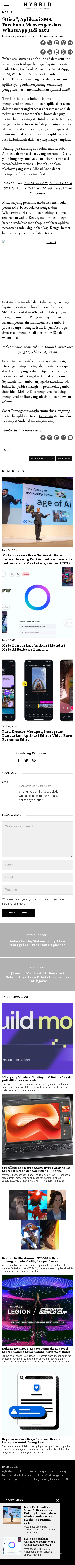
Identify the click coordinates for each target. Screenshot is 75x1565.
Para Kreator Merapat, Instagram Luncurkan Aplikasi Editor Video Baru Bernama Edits (37, 736)
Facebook (37, 458)
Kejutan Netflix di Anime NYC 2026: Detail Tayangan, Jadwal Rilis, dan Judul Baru (31, 1259)
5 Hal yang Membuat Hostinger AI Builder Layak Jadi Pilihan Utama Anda (36, 1079)
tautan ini (46, 416)
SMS (50, 458)
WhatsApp (64, 458)
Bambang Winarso (15, 36)
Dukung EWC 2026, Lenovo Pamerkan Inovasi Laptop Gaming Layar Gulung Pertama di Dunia (36, 1350)
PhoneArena (32, 430)
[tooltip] (43, 42)
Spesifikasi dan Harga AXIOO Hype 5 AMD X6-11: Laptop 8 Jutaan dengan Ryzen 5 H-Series (36, 1169)
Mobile (7, 12)
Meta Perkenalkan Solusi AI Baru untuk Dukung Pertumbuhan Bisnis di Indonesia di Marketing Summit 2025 (37, 559)
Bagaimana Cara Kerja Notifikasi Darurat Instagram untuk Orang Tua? (32, 1440)
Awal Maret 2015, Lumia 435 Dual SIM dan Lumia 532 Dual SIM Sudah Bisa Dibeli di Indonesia (38, 188)
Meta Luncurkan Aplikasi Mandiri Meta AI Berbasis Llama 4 (33, 647)
